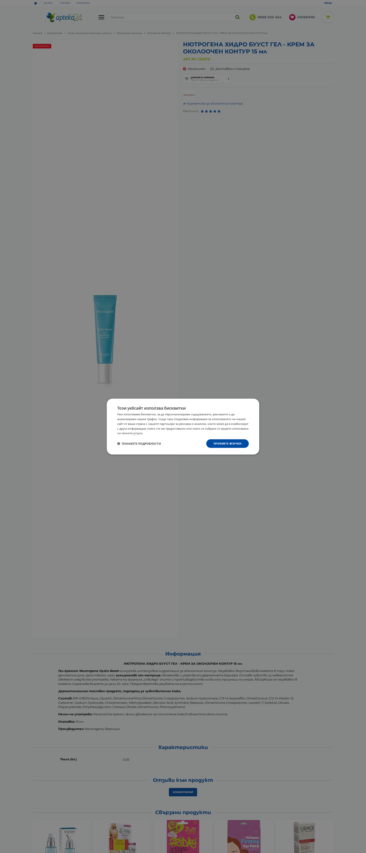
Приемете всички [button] (228, 443)
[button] (139, 443)
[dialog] (183, 426)
